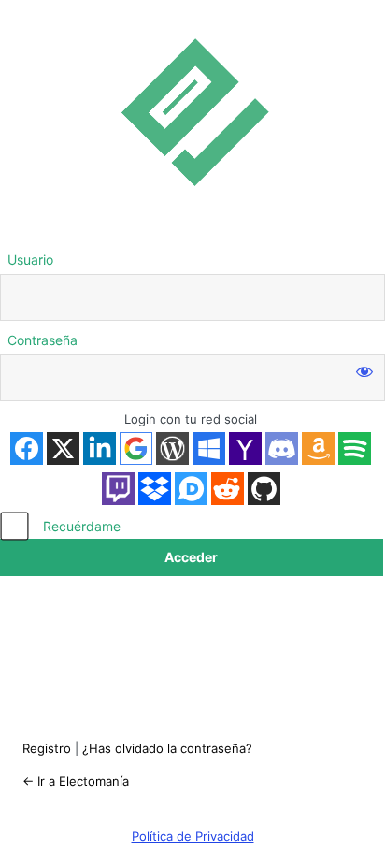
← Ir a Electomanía (75, 780)
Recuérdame (82, 526)
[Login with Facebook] (26, 448)
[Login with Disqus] (191, 488)
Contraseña (42, 340)
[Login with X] (63, 448)
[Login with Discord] (281, 448)
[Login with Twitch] (118, 488)
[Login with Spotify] (354, 448)
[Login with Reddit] (227, 488)
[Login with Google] (136, 448)
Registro (46, 748)
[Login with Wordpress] (172, 448)
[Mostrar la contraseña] (364, 371)
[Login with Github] (264, 488)
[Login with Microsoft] (208, 448)
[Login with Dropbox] (154, 488)
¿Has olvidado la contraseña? (167, 748)
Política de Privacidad (193, 836)
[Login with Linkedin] (99, 448)
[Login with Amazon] (318, 448)
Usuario (30, 259)
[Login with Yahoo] (245, 448)
